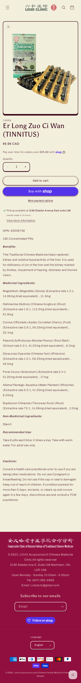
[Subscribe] (62, 606)
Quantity (8, 159)
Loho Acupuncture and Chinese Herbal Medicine (38, 672)
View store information (21, 220)
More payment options (40, 200)
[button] (7, 7)
